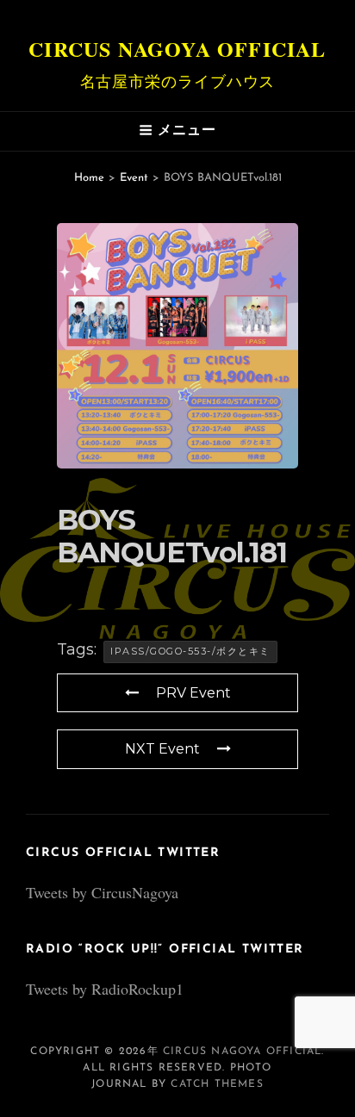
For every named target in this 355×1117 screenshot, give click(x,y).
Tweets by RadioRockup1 (105, 988)
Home (89, 177)
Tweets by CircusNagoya (102, 892)
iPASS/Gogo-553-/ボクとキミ (190, 651)
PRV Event (193, 693)
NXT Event (162, 749)
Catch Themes (217, 1084)
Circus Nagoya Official (177, 49)
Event (134, 177)
